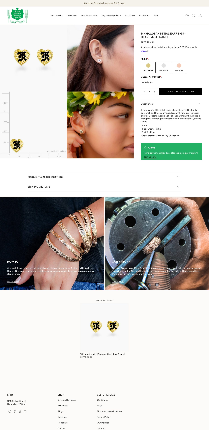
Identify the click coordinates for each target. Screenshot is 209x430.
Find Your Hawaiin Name (109, 411)
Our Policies (103, 422)
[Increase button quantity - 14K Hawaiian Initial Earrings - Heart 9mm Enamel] (154, 91)
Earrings (62, 417)
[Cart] (200, 15)
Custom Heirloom (67, 399)
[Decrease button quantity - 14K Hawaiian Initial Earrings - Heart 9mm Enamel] (144, 91)
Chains (61, 428)
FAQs (99, 405)
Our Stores (102, 399)
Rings (60, 411)
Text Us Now (150, 156)
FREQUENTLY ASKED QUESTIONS (45, 176)
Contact (101, 428)
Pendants (63, 422)
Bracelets (63, 405)
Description (147, 103)
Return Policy (103, 417)
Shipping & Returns (39, 186)
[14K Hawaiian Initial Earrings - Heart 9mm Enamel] (104, 327)
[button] (56, 15)
